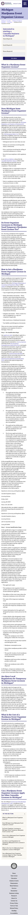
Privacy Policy (14, 903)
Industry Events (14, 881)
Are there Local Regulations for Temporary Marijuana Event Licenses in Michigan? (13, 842)
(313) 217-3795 (17, 3)
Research (14, 895)
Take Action (14, 876)
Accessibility (14, 913)
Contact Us (14, 900)
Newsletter (14, 890)
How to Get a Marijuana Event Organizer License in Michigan (13, 836)
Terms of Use (14, 905)
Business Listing (14, 893)
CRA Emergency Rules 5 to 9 (11, 134)
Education (14, 878)
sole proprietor (22, 342)
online (3, 286)
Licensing (9, 22)
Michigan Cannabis (6, 20)
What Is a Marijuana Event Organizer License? (12, 818)
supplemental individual (15, 353)
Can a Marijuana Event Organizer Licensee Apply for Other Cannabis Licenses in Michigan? (12, 855)
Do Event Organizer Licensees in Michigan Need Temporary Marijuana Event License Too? (12, 830)
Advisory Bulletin (9, 159)
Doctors (14, 888)
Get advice (14, 58)
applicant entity (8, 335)
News (14, 873)
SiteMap (14, 910)
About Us (14, 898)
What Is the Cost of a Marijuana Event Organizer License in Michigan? (12, 848)
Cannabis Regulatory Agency (9, 160)
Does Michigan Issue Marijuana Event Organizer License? (12, 823)
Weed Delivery (14, 885)
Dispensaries (14, 883)
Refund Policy (14, 908)
